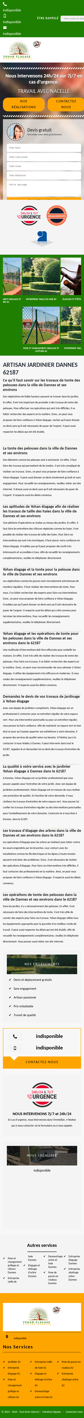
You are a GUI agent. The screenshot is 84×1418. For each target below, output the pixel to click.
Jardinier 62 (14, 1362)
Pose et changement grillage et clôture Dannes (15, 1265)
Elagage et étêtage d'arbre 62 (43, 1379)
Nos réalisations (24, 104)
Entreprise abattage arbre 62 (70, 1379)
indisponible (49, 1036)
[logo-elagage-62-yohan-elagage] (22, 50)
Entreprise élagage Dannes (74, 1260)
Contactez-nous (74, 1412)
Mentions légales (51, 1412)
